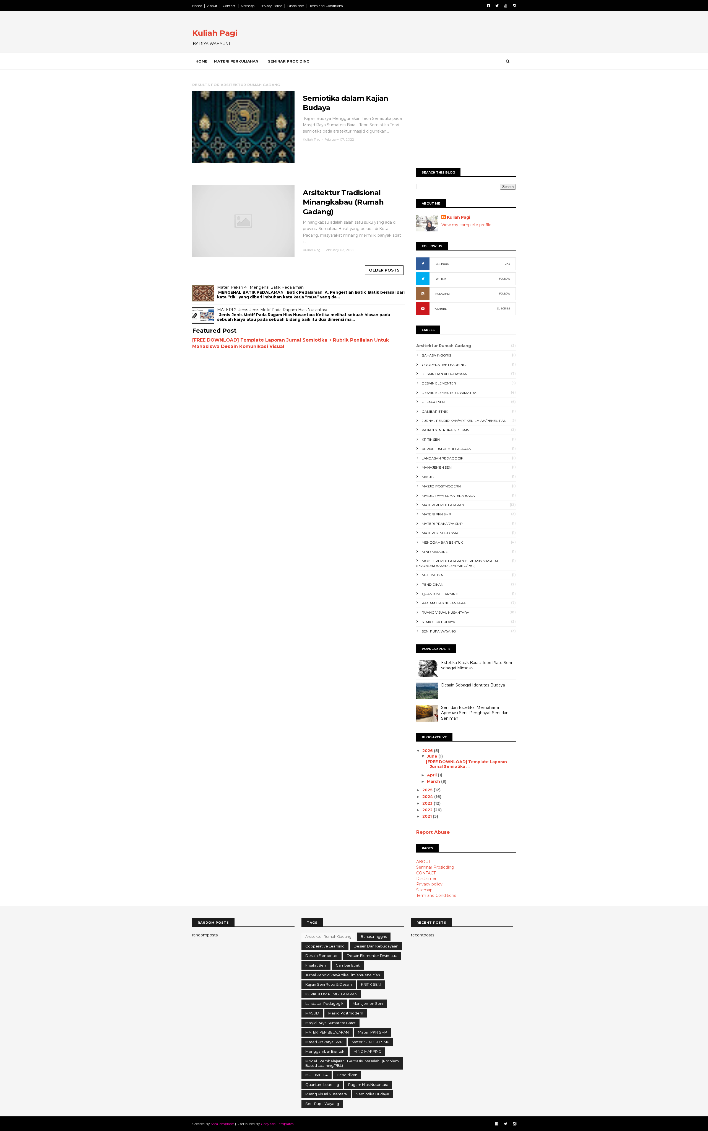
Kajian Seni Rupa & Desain (445, 430)
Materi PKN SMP (436, 514)
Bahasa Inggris (436, 355)
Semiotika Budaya (438, 622)
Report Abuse (433, 832)
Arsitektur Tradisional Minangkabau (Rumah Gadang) (343, 202)
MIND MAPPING (435, 552)
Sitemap (247, 6)
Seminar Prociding (288, 61)
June (432, 756)
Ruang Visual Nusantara (445, 612)
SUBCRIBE (503, 308)
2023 (428, 803)
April (432, 775)
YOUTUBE (440, 308)
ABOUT (423, 861)
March (434, 781)
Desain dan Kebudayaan (444, 374)
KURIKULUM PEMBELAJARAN (446, 449)
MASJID (428, 477)
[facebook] (488, 5)
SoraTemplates (222, 1124)
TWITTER (440, 278)
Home (197, 6)
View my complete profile (466, 224)
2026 (428, 750)
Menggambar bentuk (442, 542)
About (212, 6)
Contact (229, 6)
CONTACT (426, 873)
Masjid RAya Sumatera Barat (449, 496)
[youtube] (505, 5)
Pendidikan (432, 584)
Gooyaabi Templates (277, 1124)
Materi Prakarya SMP (442, 523)
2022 (428, 809)
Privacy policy (429, 884)
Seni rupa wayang (439, 631)
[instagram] (514, 5)
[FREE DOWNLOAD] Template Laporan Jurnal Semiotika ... (466, 764)
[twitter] (497, 5)
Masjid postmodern (441, 486)
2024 (428, 796)
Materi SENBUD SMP (440, 533)
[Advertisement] (466, 121)
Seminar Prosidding (435, 867)
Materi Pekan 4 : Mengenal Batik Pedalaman (260, 287)
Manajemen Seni (437, 467)
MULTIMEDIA (432, 575)
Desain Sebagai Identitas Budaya (473, 685)
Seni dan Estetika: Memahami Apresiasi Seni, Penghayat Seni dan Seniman (475, 713)
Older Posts (384, 270)
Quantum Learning (440, 594)
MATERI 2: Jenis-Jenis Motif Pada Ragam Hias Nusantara (272, 309)
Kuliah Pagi (215, 33)
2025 (428, 789)
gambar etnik (435, 411)
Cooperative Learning (444, 365)
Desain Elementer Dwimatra (449, 393)
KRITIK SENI (431, 439)
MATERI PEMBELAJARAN (443, 505)
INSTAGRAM (442, 293)
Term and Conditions (326, 6)
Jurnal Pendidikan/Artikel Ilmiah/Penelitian (464, 421)
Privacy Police (271, 6)
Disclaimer (295, 6)
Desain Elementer (439, 383)
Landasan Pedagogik (442, 458)
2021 (427, 816)
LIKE (507, 263)
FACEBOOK (441, 263)
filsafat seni (434, 402)
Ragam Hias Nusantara (444, 603)
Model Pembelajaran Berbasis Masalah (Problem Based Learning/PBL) (457, 563)
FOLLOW (504, 278)
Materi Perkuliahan (236, 61)
